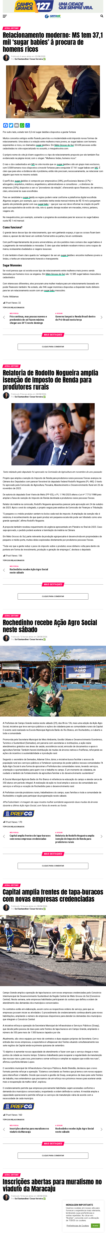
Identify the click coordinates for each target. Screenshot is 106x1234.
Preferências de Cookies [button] (78, 1225)
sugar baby (43, 204)
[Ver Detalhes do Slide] (53, 6)
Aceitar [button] (95, 1226)
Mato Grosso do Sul (64, 145)
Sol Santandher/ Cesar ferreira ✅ (30, 59)
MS (33, 164)
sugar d (39, 145)
